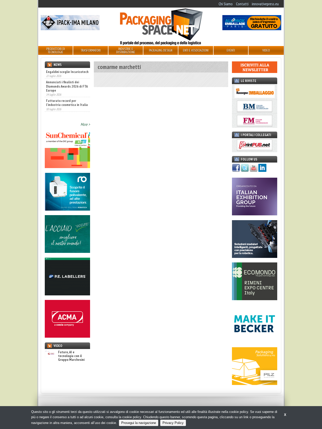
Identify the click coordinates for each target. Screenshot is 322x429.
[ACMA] (67, 336)
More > (85, 124)
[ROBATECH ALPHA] (67, 209)
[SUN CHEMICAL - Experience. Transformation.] (67, 166)
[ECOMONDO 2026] (254, 298)
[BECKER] (254, 341)
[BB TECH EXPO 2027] (254, 213)
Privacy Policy (173, 423)
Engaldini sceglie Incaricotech (67, 72)
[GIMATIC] (254, 256)
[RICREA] (67, 251)
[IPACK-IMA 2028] (70, 28)
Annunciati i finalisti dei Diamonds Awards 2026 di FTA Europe (67, 86)
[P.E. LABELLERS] (67, 293)
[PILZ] (254, 383)
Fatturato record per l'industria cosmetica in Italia (67, 103)
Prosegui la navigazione (138, 423)
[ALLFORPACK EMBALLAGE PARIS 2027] (251, 28)
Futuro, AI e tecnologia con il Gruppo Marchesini (71, 356)
